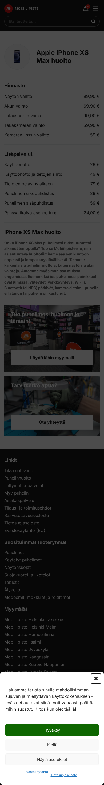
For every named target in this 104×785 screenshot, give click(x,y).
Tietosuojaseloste (64, 775)
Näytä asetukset (52, 759)
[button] (96, 678)
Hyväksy (52, 730)
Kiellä (52, 744)
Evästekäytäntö (36, 772)
